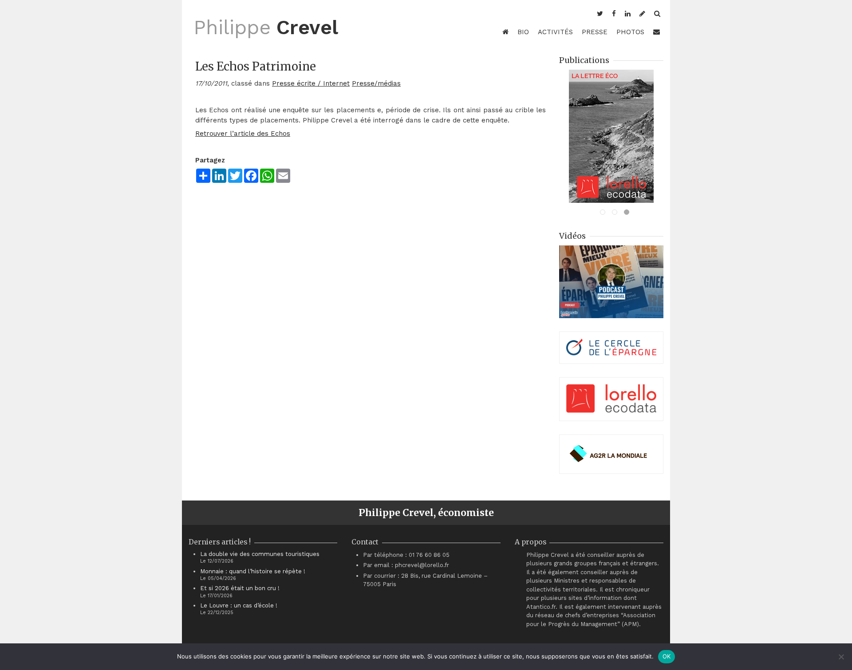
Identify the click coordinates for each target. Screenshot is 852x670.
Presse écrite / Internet (311, 83)
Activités (555, 32)
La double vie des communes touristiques (260, 554)
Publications (584, 60)
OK (667, 656)
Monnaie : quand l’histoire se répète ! (252, 571)
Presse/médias (376, 83)
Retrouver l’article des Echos (242, 134)
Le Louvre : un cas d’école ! (238, 605)
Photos (630, 32)
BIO (523, 32)
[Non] (840, 656)
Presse (594, 32)
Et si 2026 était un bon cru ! (240, 588)
